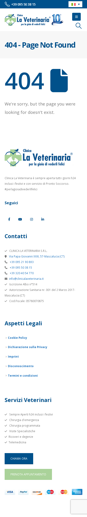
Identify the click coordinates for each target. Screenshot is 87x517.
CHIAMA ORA (18, 458)
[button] (76, 17)
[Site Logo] (34, 19)
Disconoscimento (21, 366)
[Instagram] (31, 219)
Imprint (13, 356)
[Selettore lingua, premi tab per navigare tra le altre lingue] (75, 4)
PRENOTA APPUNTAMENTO (28, 474)
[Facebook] (9, 219)
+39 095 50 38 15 (20, 267)
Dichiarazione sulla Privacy (27, 347)
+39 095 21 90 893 (21, 262)
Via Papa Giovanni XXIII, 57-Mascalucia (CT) (36, 256)
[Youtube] (20, 219)
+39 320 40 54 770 (21, 273)
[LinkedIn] (42, 219)
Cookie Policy (17, 337)
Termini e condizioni (23, 375)
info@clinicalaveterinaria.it (26, 278)
